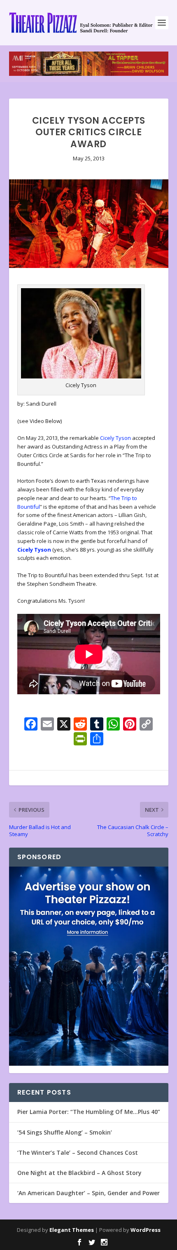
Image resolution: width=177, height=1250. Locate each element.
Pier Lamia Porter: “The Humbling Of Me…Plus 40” (88, 1112)
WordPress (145, 1230)
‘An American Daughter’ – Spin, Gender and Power (88, 1193)
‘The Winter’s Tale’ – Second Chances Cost (77, 1152)
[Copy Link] (146, 724)
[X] (64, 724)
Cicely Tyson (115, 438)
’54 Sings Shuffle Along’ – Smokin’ (64, 1132)
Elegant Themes (71, 1230)
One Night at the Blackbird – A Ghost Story (79, 1173)
